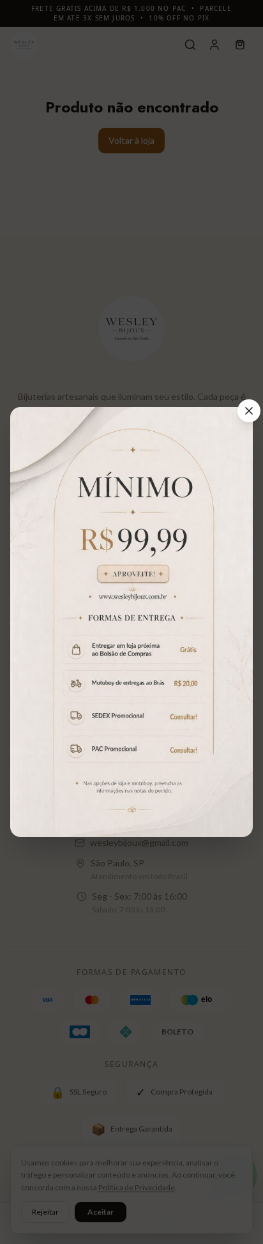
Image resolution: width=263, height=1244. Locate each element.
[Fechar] (248, 410)
